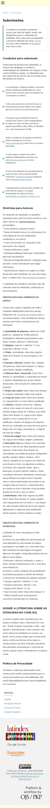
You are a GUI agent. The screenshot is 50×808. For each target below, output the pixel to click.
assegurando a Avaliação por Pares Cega (22, 196)
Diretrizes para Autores (16, 160)
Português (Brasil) (12, 703)
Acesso (38, 40)
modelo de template (24, 176)
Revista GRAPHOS (18, 770)
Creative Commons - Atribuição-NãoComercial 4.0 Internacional (27, 776)
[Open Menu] (3, 3)
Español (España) (12, 712)
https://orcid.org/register (33, 277)
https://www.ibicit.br (14, 143)
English (7, 699)
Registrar (36, 43)
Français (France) (12, 707)
